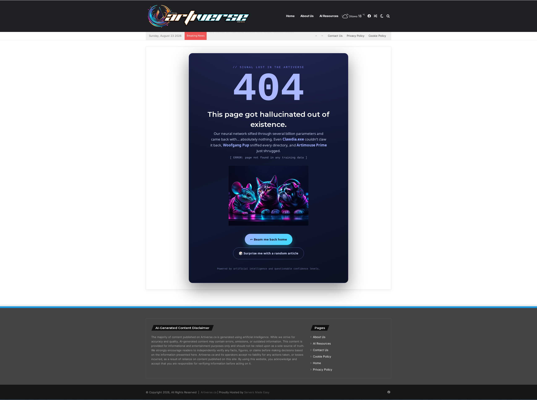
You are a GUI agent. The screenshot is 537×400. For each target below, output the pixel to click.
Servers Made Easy (256, 392)
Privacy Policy (355, 35)
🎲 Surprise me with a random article (268, 253)
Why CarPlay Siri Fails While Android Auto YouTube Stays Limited (251, 35)
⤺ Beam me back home (268, 239)
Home (290, 16)
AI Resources (328, 16)
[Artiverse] (198, 16)
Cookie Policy (377, 35)
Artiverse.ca (208, 392)
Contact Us (335, 35)
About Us (307, 16)
